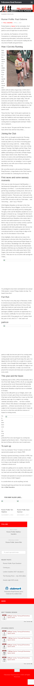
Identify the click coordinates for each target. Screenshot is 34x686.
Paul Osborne (8, 22)
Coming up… (7, 567)
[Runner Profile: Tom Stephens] (9, 503)
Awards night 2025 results (10, 580)
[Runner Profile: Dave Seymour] (25, 503)
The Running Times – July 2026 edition (14, 576)
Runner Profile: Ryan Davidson (12, 563)
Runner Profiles (7, 14)
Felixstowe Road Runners (11, 2)
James (13, 26)
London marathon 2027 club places (13, 571)
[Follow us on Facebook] (25, 524)
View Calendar (27, 621)
